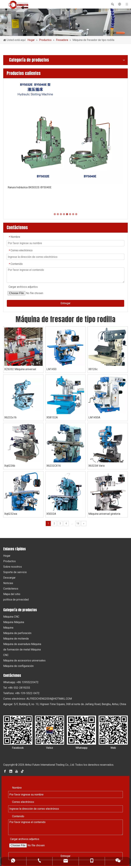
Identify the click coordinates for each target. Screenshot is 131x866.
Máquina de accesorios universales (24, 660)
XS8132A (52, 417)
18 (77, 523)
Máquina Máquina (13, 622)
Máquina (8, 627)
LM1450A (94, 417)
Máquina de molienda (16, 638)
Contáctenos (10, 588)
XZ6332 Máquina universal (20, 369)
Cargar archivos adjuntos (23, 286)
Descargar (9, 577)
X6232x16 (10, 417)
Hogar (6, 555)
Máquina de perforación (17, 633)
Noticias (8, 583)
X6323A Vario (96, 465)
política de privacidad (16, 599)
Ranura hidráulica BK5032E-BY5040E (29, 187)
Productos (9, 561)
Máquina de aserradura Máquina (22, 644)
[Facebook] (5, 771)
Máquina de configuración (18, 666)
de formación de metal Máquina (22, 649)
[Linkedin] (10, 771)
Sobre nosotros (12, 566)
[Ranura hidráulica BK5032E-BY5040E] (65, 132)
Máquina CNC (11, 616)
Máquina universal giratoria (104, 513)
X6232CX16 (53, 465)
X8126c (93, 369)
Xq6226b (9, 465)
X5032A (51, 513)
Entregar (65, 303)
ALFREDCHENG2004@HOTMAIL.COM (49, 698)
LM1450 (51, 369)
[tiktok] (22, 771)
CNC (6, 655)
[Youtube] (16, 771)
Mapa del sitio (11, 594)
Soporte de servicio (15, 572)
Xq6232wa (10, 513)
